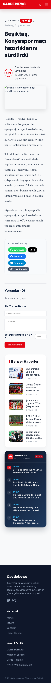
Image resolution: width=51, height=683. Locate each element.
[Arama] (40, 5)
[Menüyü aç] (47, 5)
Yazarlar (11, 628)
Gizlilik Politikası (15, 649)
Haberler (12, 20)
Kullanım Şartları (16, 654)
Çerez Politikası (15, 659)
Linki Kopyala (20, 269)
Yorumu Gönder (15, 345)
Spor (26, 20)
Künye (10, 617)
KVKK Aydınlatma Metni (19, 664)
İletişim (10, 622)
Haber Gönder (14, 633)
